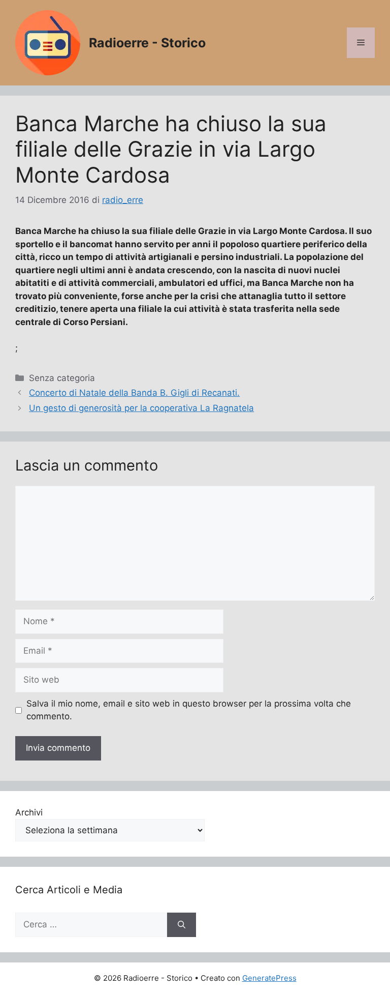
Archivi (29, 812)
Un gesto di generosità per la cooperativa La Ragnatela (141, 408)
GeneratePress (269, 978)
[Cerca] (181, 925)
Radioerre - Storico (147, 42)
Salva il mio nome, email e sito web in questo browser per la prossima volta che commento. (188, 710)
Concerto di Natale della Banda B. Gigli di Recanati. (134, 393)
